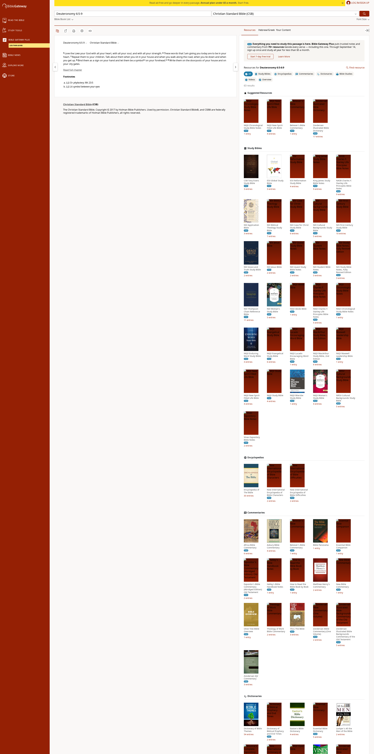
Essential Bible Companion (343, 546)
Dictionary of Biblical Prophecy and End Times (275, 731)
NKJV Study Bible (275, 395)
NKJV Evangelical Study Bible (275, 354)
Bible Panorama (321, 545)
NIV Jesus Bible (274, 267)
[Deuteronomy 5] (55, 67)
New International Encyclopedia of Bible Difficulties (299, 492)
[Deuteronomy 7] (235, 67)
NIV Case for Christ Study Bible (299, 226)
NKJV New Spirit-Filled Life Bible (275, 126)
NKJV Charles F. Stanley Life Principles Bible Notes (320, 313)
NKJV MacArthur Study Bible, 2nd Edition (321, 356)
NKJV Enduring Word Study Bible (252, 354)
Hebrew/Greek (266, 30)
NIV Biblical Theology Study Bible (274, 228)
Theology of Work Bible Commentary (276, 630)
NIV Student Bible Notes (321, 268)
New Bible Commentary (342, 585)
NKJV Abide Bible (298, 309)
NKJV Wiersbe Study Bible (296, 396)
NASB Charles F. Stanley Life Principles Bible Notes (344, 184)
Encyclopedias (255, 457)
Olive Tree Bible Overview (251, 630)
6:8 (67, 82)
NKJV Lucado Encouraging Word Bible (299, 356)
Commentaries (256, 512)
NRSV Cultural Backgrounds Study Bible (345, 398)
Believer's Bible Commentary (297, 126)
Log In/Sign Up (360, 2)
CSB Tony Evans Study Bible (251, 182)
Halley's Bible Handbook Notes (275, 585)
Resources (250, 30)
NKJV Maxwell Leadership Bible (344, 354)
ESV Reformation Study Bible (298, 182)
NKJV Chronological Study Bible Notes (253, 126)
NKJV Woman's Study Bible (320, 396)
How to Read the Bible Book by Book (299, 585)
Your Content (283, 30)
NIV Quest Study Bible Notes (298, 268)
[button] (357, 3)
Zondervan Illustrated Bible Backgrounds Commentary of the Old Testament (345, 634)
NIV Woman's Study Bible (273, 310)
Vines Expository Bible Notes (252, 438)
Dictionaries (254, 696)
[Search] (364, 14)
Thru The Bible (297, 629)
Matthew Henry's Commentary (321, 585)
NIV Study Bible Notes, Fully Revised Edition (343, 270)
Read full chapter (72, 70)
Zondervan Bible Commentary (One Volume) (322, 631)
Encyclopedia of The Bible (251, 491)
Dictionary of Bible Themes (253, 730)
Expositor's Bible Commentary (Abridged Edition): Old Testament (253, 588)
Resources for (264, 67)
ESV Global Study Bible (275, 182)
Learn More (284, 56)
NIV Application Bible (251, 226)
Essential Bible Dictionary (320, 730)
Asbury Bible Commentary (273, 546)
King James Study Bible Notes (321, 182)
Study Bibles (254, 148)
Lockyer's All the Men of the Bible (344, 730)
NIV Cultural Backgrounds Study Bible (322, 228)
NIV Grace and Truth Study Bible (252, 268)
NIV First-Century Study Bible (344, 226)
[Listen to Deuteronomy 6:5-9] (90, 31)
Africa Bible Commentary (250, 546)
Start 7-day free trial (260, 56)
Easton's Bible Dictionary (297, 730)
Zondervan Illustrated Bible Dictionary (321, 128)
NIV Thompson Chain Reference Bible (252, 311)
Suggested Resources (259, 92)
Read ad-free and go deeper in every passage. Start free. (199, 2)
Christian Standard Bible (77, 104)
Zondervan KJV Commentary (251, 677)
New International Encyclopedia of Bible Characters (276, 492)
